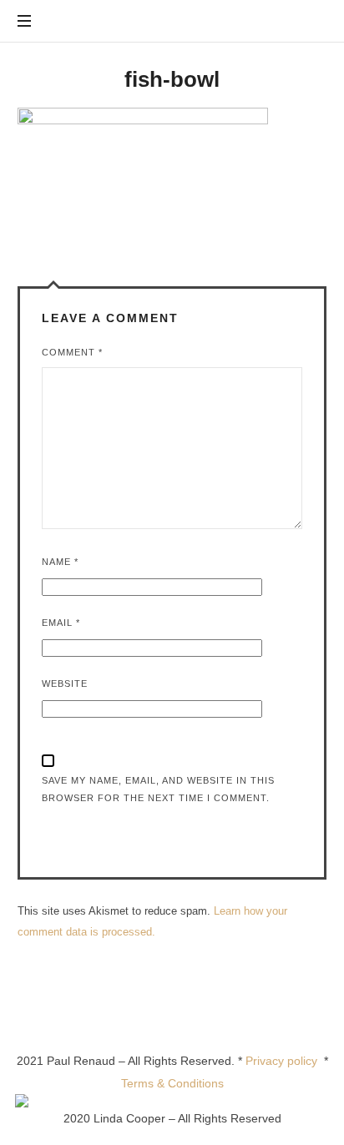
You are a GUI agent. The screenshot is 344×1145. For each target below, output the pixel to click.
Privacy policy (284, 1060)
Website (65, 683)
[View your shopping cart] (310, 21)
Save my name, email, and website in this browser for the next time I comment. (158, 789)
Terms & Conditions (172, 1083)
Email (61, 623)
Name (60, 562)
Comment (72, 352)
